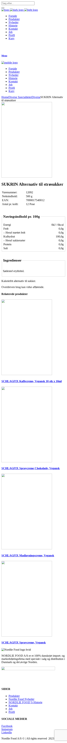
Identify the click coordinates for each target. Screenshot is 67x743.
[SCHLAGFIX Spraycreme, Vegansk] (26, 635)
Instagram (7, 729)
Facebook (7, 726)
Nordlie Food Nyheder (21, 699)
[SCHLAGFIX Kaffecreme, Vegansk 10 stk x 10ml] (26, 374)
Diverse (36, 97)
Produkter (14, 695)
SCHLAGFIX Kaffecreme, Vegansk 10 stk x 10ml (31, 381)
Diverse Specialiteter (20, 97)
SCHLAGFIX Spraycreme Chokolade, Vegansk (30, 468)
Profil (12, 711)
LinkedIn (6, 732)
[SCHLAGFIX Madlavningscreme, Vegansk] (26, 548)
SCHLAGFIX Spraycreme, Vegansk (23, 642)
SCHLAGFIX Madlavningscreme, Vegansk (27, 555)
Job (11, 708)
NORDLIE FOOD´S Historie (25, 702)
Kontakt (13, 705)
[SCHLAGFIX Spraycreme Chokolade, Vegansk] (26, 461)
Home (4, 97)
